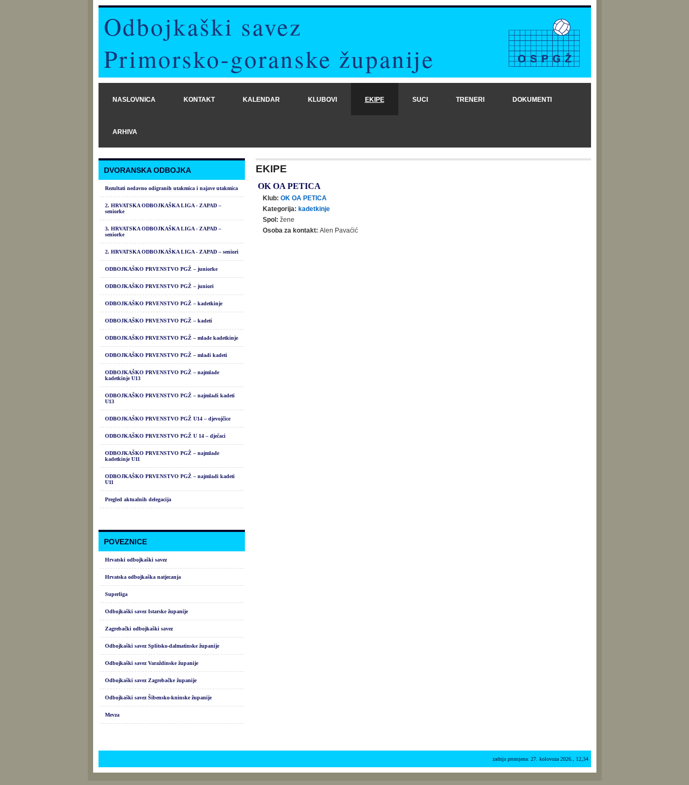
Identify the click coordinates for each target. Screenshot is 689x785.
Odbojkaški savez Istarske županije (146, 611)
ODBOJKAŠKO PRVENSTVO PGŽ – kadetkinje (163, 303)
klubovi (322, 99)
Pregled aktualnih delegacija (138, 499)
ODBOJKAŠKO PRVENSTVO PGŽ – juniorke (161, 269)
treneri (470, 99)
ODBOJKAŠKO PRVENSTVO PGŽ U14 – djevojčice (167, 419)
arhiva (125, 132)
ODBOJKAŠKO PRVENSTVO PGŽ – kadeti (158, 321)
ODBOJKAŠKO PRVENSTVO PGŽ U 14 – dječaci (165, 436)
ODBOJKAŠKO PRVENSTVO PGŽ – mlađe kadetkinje (171, 338)
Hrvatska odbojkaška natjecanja (143, 577)
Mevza (112, 715)
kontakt (199, 99)
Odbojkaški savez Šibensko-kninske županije (158, 697)
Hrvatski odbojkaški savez (136, 560)
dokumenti (532, 99)
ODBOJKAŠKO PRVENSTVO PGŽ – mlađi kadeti (166, 355)
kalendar (261, 99)
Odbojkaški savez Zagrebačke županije (150, 680)
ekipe (374, 99)
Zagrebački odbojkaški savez (139, 629)
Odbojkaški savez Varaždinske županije (151, 663)
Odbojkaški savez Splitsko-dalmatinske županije (162, 646)
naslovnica (134, 99)
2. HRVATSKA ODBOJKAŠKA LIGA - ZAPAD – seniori (171, 252)
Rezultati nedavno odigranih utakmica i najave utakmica (171, 188)
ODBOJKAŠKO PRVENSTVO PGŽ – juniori (159, 286)
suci (420, 99)
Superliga (116, 594)
